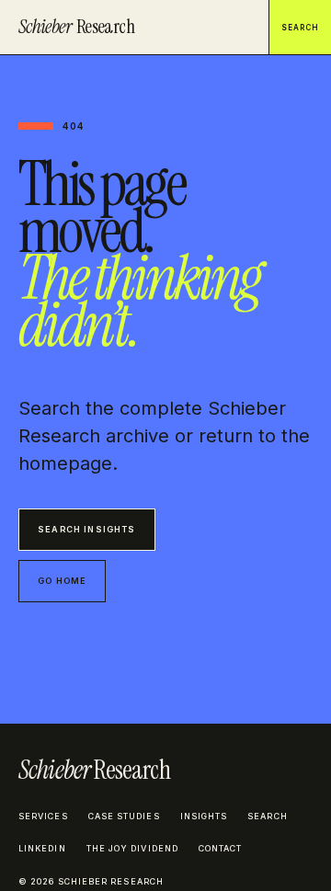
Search (300, 27)
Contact (221, 848)
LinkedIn (42, 848)
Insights (204, 816)
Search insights (87, 529)
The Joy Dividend (132, 848)
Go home (62, 581)
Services (43, 816)
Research (76, 27)
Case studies (124, 816)
